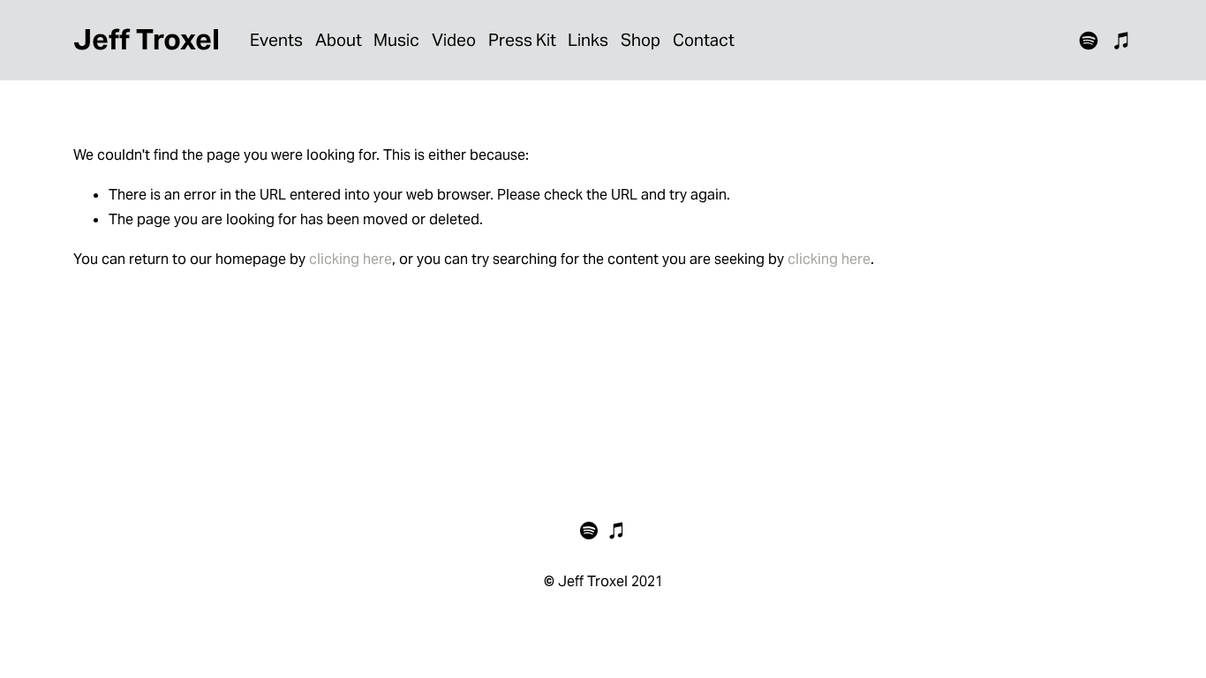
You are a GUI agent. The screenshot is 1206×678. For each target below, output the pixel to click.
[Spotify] (1088, 40)
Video (454, 39)
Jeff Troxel (146, 39)
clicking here (350, 259)
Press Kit (522, 39)
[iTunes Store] (1122, 40)
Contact (704, 39)
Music (396, 39)
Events (276, 39)
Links (588, 39)
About (338, 39)
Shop (640, 39)
